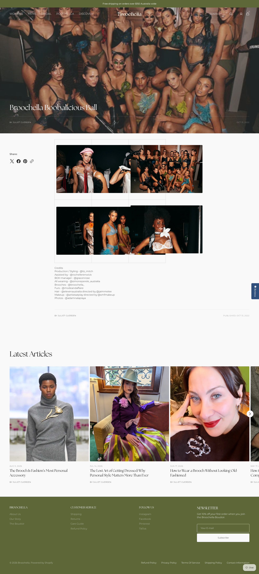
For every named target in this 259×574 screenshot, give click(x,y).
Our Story (15, 519)
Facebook (145, 519)
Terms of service (190, 562)
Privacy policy (169, 562)
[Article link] (49, 425)
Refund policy (148, 562)
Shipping (76, 514)
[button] (231, 13)
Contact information (238, 562)
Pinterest (144, 523)
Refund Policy (79, 528)
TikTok (142, 528)
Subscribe (223, 537)
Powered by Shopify (42, 562)
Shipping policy (213, 562)
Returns (75, 519)
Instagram (145, 514)
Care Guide (77, 523)
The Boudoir (17, 523)
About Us (15, 514)
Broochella (24, 562)
